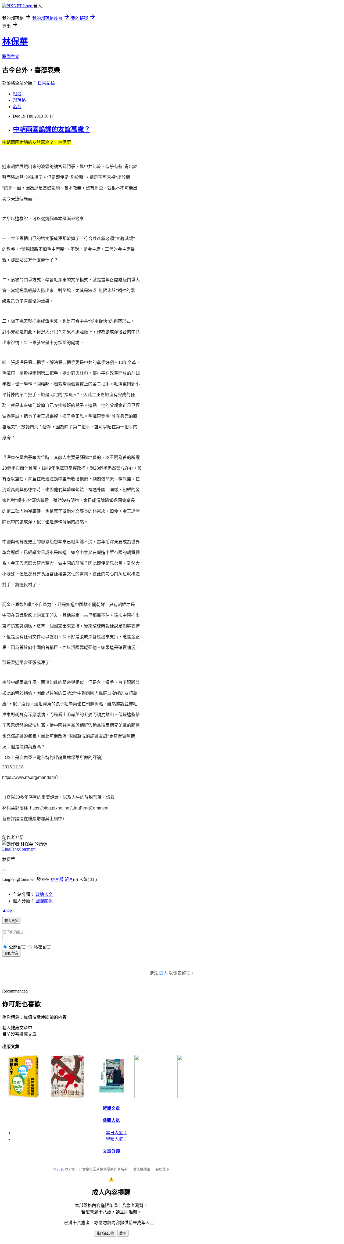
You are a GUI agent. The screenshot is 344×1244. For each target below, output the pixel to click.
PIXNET (71, 1169)
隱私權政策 (141, 1169)
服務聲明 (162, 1169)
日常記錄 (46, 83)
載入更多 (11, 921)
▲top (7, 910)
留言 (68, 879)
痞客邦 (57, 879)
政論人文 (44, 894)
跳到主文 (10, 56)
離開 (122, 1233)
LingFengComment (18, 849)
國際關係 (44, 901)
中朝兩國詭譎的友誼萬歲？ (51, 129)
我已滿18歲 (105, 1233)
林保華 (15, 41)
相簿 (17, 94)
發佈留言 (11, 953)
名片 (17, 106)
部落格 (19, 100)
